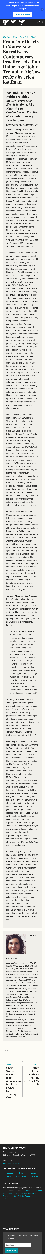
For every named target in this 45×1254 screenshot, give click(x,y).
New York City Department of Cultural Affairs (21, 1217)
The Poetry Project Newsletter (16, 37)
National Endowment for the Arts (10, 1206)
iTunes (8, 1177)
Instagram (34, 1173)
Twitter (21, 1173)
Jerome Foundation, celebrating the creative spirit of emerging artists (26, 1206)
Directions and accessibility (13, 1158)
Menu (40, 22)
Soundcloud (21, 1177)
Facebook (10, 1173)
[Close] (42, 9)
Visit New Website (22, 15)
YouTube (34, 1177)
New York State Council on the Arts (7, 1217)
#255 (33, 37)
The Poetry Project (13, 22)
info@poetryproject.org (12, 1163)
